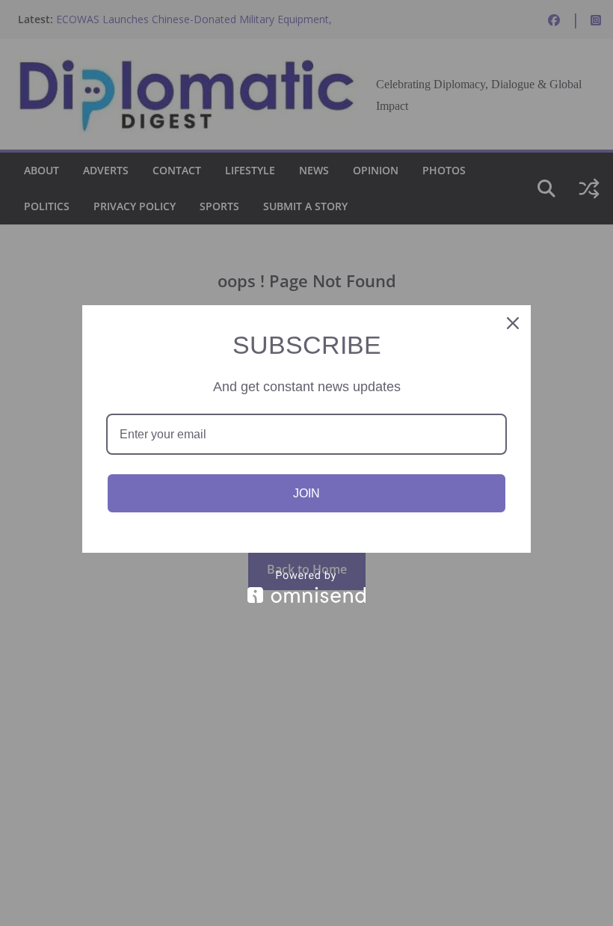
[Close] (513, 323)
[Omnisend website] (306, 587)
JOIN (306, 493)
